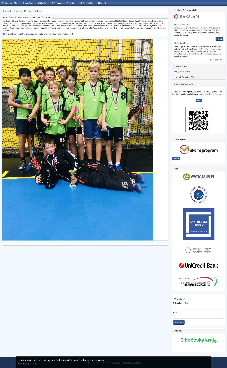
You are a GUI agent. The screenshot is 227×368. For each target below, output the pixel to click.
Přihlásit (176, 159)
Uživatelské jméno (181, 303)
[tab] (198, 10)
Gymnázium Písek (10, 2)
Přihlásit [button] (219, 39)
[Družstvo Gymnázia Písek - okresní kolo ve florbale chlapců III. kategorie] (77, 139)
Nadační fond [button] (182, 66)
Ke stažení (73, 3)
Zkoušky (43, 3)
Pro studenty (58, 3)
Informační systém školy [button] (186, 10)
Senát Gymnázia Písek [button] (185, 77)
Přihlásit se (179, 322)
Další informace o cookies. (27, 364)
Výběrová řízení (88, 3)
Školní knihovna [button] (183, 71)
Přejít (198, 100)
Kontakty (103, 3)
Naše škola (28, 3)
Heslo (176, 312)
